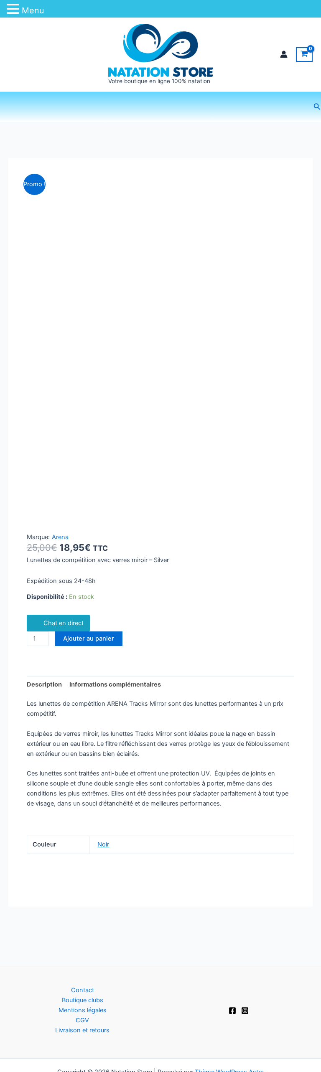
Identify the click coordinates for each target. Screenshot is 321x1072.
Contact (82, 990)
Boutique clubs (82, 1000)
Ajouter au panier (88, 638)
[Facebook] (232, 1010)
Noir (103, 844)
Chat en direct (63, 623)
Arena (60, 537)
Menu (33, 10)
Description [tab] (44, 684)
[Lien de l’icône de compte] (284, 54)
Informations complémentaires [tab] (115, 684)
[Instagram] (245, 1010)
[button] (317, 106)
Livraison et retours (82, 1030)
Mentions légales (83, 1010)
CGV (82, 1020)
